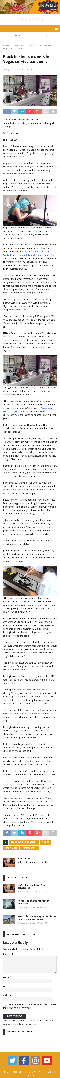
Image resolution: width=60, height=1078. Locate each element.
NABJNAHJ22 (11, 848)
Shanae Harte (29, 848)
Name (6, 977)
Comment (8, 953)
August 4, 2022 (25, 907)
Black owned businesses (23, 842)
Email (6, 986)
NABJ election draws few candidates (31, 886)
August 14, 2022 (13, 69)
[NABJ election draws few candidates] (9, 888)
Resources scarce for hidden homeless (33, 902)
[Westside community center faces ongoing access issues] (9, 919)
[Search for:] (30, 35)
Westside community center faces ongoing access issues (37, 918)
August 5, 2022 (25, 923)
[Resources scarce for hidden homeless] (9, 904)
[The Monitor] (30, 12)
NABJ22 (45, 842)
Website (7, 995)
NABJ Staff (28, 69)
